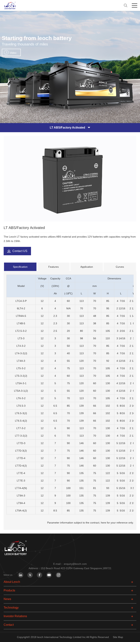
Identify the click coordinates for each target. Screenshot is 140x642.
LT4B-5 (21, 323)
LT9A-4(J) (21, 510)
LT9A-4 (21, 503)
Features (53, 266)
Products (9, 590)
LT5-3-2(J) (21, 375)
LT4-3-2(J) (21, 353)
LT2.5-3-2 (21, 330)
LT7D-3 (21, 443)
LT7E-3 (21, 480)
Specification (20, 266)
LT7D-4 (21, 458)
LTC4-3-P (21, 300)
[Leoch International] (70, 5)
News (7, 599)
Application (86, 266)
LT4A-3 (21, 360)
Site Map (118, 637)
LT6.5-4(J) (21, 420)
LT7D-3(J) (21, 450)
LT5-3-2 (21, 368)
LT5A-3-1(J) (21, 390)
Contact (9, 624)
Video (13, 52)
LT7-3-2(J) (21, 435)
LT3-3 (21, 338)
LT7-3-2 (21, 428)
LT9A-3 (21, 495)
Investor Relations (15, 616)
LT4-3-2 (21, 345)
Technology (11, 607)
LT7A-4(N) (21, 488)
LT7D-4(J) (21, 465)
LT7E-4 (21, 473)
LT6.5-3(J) (21, 413)
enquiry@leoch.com (75, 563)
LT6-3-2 (21, 398)
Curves (120, 266)
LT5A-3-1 (21, 383)
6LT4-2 (21, 308)
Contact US (19, 251)
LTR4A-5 (21, 315)
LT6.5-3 (21, 405)
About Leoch (12, 581)
